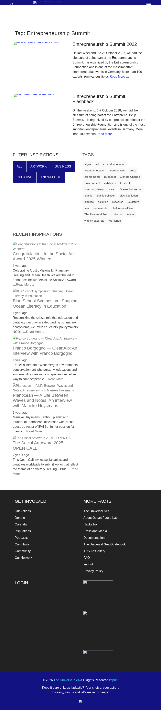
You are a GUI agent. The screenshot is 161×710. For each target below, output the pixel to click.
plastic (88, 195)
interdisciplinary (94, 189)
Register (62, 627)
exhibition (110, 183)
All (19, 166)
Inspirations (23, 531)
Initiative (24, 177)
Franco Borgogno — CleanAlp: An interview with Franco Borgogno (45, 351)
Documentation (94, 537)
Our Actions (23, 511)
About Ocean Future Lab (100, 517)
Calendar (21, 524)
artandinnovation (94, 170)
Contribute (22, 544)
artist (133, 170)
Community (23, 551)
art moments (92, 176)
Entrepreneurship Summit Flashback (98, 99)
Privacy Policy (93, 571)
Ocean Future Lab (131, 189)
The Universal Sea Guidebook (104, 544)
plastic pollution (105, 195)
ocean (111, 189)
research (117, 201)
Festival (125, 183)
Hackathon (91, 524)
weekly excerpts (94, 220)
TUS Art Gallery (94, 551)
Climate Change (130, 176)
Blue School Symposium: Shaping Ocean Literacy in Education (45, 303)
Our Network (23, 557)
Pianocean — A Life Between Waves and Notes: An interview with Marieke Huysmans (42, 400)
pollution (103, 201)
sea (86, 208)
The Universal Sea (95, 214)
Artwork (38, 166)
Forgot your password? (46, 639)
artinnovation (117, 170)
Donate (20, 517)
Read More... (25, 284)
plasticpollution (129, 195)
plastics (89, 201)
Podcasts (21, 537)
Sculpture (133, 201)
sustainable (100, 208)
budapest (110, 176)
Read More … (119, 76)
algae (87, 164)
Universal (117, 214)
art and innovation (114, 164)
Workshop (114, 220)
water (130, 214)
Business (63, 166)
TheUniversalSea (122, 208)
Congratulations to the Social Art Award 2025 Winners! (43, 256)
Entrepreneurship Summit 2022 (104, 44)
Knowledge (50, 177)
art (97, 164)
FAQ (86, 557)
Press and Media (95, 531)
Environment (92, 183)
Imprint (88, 564)
